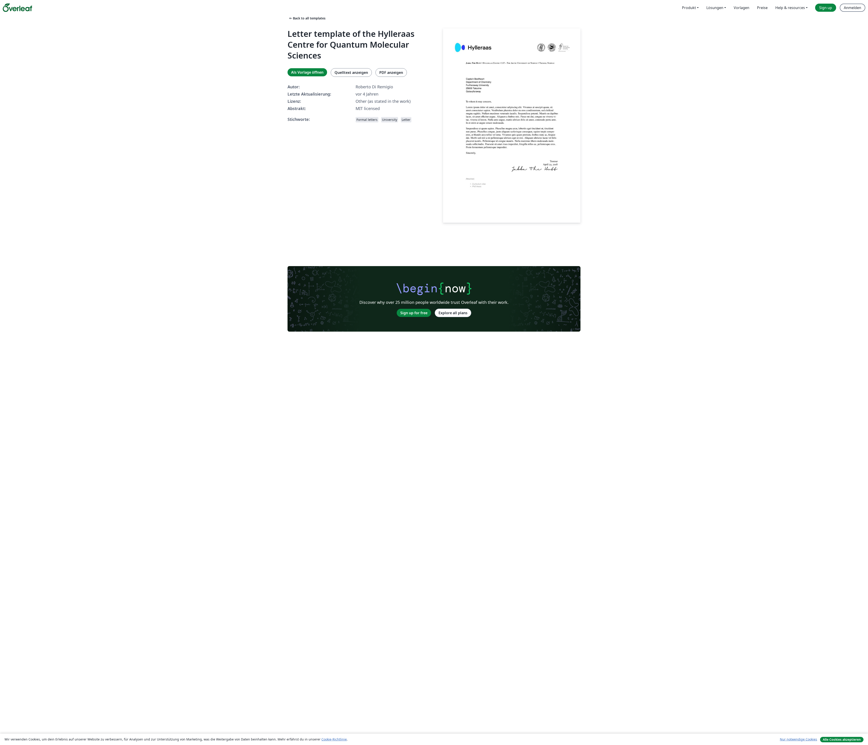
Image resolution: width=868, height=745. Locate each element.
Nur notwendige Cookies (798, 739)
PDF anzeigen (391, 72)
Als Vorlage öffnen (307, 72)
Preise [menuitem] (762, 7)
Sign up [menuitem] (825, 7)
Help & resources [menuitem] (790, 7)
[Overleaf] (17, 7)
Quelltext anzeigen (351, 72)
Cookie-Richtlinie (334, 739)
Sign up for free (413, 312)
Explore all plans (453, 312)
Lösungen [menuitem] (714, 7)
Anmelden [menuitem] (852, 7)
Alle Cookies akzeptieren (842, 739)
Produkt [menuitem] (689, 7)
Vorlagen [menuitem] (741, 7)
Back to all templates (307, 18)
